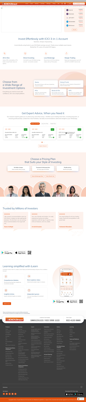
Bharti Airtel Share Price (22, 372)
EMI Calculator (46, 339)
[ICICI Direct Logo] (9, 3)
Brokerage (20, 329)
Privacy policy (20, 346)
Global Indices (59, 343)
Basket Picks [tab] (53, 123)
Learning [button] (42, 3)
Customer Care (21, 336)
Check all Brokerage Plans (37, 176)
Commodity (8, 332)
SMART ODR (20, 348)
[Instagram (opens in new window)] (7, 394)
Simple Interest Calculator (49, 329)
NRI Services (20, 334)
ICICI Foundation (60, 351)
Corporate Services (21, 339)
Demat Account (47, 358)
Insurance (7, 336)
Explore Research (43, 146)
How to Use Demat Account (36, 341)
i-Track (71, 341)
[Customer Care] (62, 4)
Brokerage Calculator (48, 342)
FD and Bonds (8, 334)
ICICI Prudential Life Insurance (60, 358)
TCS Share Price (21, 376)
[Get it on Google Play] (78, 394)
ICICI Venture (59, 362)
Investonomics (72, 332)
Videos (71, 334)
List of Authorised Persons (74, 346)
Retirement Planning (22, 330)
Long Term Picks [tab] (44, 123)
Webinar (71, 330)
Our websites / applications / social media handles (75, 344)
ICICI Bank (59, 349)
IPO (6, 343)
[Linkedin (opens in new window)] (13, 394)
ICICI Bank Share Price (22, 369)
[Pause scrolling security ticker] (85, 6)
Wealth (19, 338)
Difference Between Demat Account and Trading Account (36, 356)
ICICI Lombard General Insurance (61, 356)
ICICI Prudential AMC (61, 360)
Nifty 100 (58, 332)
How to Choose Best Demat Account (36, 344)
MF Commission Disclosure (23, 357)
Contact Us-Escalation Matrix (22, 344)
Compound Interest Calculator (47, 331)
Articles (71, 329)
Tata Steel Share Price (10, 358)
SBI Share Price (8, 363)
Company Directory (9, 365)
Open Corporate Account (48, 361)
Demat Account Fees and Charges (36, 334)
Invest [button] (26, 3)
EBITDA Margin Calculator (49, 333)
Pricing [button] (54, 3)
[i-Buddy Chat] (81, 399)
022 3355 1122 (52, 320)
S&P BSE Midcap (60, 341)
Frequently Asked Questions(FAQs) (21, 353)
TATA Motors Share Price (23, 379)
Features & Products (22, 355)
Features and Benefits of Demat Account (35, 347)
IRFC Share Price (9, 356)
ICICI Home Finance (60, 366)
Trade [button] (31, 3)
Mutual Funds (8, 330)
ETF (6, 338)
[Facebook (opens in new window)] (4, 394)
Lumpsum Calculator (48, 337)
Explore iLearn (7, 303)
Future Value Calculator (48, 335)
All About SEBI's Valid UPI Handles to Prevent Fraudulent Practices (36, 330)
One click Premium (21, 332)
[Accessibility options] (65, 4)
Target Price (16, 135)
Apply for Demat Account (78, 3)
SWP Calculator (47, 344)
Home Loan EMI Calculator (49, 349)
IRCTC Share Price (9, 351)
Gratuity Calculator (47, 340)
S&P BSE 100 (59, 339)
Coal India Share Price (22, 370)
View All (74, 29)
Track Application (73, 349)
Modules (71, 336)
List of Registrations (22, 360)
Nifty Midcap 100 (60, 336)
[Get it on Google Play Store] (7, 252)
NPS (6, 339)
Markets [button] (36, 3)
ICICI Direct (59, 364)
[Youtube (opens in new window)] (15, 394)
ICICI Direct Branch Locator (23, 359)
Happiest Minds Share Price (23, 378)
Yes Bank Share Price (9, 353)
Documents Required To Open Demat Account (35, 353)
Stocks (7, 329)
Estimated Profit (23, 135)
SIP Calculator (46, 346)
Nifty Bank (59, 330)
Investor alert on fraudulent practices (23, 350)
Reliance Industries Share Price (10, 361)
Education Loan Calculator (49, 351)
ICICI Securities (59, 353)
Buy (26, 129)
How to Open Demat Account (35, 350)
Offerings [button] (48, 3)
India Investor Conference (10, 345)
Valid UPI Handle (21, 362)
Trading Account (47, 360)
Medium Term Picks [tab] (35, 123)
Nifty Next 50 (59, 334)
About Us (20, 341)
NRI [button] (58, 3)
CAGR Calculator (47, 348)
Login (69, 3)
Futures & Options (9, 341)
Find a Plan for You (50, 176)
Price (8, 135)
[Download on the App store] (69, 394)
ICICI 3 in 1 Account (47, 356)
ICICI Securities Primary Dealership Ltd (61, 368)
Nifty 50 (58, 329)
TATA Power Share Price (22, 374)
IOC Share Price (8, 355)
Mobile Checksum (73, 347)
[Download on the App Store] (20, 252)
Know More (80, 6)
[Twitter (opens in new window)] (10, 394)
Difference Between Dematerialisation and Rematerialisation (35, 337)
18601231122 (36, 320)
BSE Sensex (59, 338)
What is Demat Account (35, 340)
